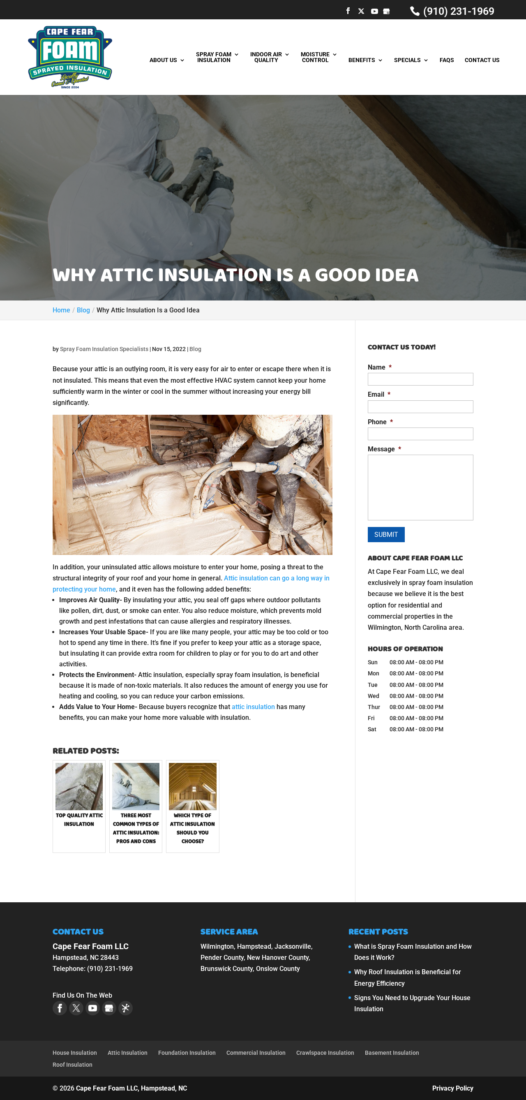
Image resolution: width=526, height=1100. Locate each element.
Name (380, 367)
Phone (380, 422)
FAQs (447, 60)
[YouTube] (374, 11)
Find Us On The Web (82, 995)
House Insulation (75, 1052)
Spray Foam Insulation (213, 57)
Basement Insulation (392, 1052)
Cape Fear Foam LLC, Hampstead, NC (131, 1088)
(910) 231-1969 (457, 11)
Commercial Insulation (256, 1052)
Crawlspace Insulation (325, 1052)
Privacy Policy (452, 1088)
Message (384, 449)
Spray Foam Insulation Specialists (104, 349)
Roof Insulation (72, 1064)
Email (379, 394)
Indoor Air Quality (266, 57)
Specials (407, 60)
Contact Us (482, 60)
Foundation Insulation (187, 1052)
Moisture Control (315, 57)
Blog (195, 349)
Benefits (361, 60)
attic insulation (253, 707)
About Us (163, 60)
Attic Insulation (128, 1052)
